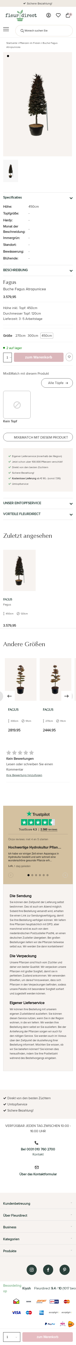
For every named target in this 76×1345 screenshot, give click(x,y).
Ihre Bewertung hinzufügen (24, 775)
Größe (7, 335)
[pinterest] (65, 1270)
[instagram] (32, 1270)
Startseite (11, 43)
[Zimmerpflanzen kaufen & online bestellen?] (20, 15)
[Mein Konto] (48, 15)
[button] (8, 56)
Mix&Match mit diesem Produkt (26, 373)
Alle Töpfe (56, 382)
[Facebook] (48, 1270)
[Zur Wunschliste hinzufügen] (69, 357)
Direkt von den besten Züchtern (41, 3)
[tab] (38, 1205)
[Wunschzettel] (58, 15)
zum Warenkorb (47, 1337)
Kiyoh (26, 1288)
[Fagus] (19, 570)
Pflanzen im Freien (30, 43)
